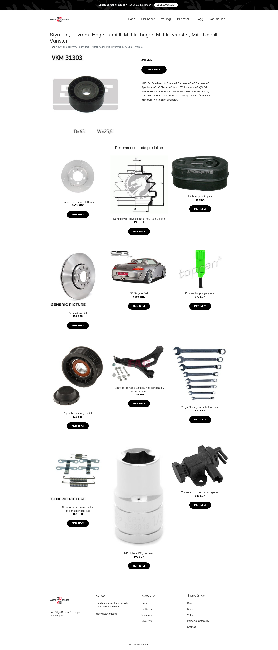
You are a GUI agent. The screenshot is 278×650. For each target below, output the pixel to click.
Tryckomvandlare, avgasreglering (200, 492)
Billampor (183, 19)
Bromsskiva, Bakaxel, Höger (78, 202)
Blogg (199, 19)
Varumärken (217, 19)
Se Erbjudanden (166, 5)
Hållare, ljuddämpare (200, 196)
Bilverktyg (146, 620)
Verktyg (166, 19)
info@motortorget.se (106, 613)
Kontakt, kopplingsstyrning (200, 293)
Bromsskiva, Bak (78, 313)
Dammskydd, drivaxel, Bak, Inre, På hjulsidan (139, 218)
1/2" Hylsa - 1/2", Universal (139, 553)
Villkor (190, 615)
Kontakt (191, 609)
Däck (131, 19)
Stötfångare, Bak (139, 293)
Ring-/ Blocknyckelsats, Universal (200, 407)
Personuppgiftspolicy (198, 620)
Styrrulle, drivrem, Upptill (78, 413)
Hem (52, 46)
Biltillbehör (148, 19)
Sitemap (191, 626)
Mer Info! (154, 69)
